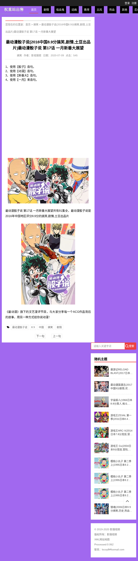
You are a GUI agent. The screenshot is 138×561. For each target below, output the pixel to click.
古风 (99, 9)
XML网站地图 (102, 539)
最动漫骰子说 (19, 327)
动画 (74, 9)
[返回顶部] (127, 501)
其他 (124, 9)
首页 (33, 9)
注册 (134, 3)
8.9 (33, 327)
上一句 (57, 336)
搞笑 (35, 24)
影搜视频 (112, 534)
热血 (112, 9)
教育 (86, 9)
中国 (41, 327)
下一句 (40, 336)
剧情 (46, 9)
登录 (127, 3)
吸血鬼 (60, 9)
